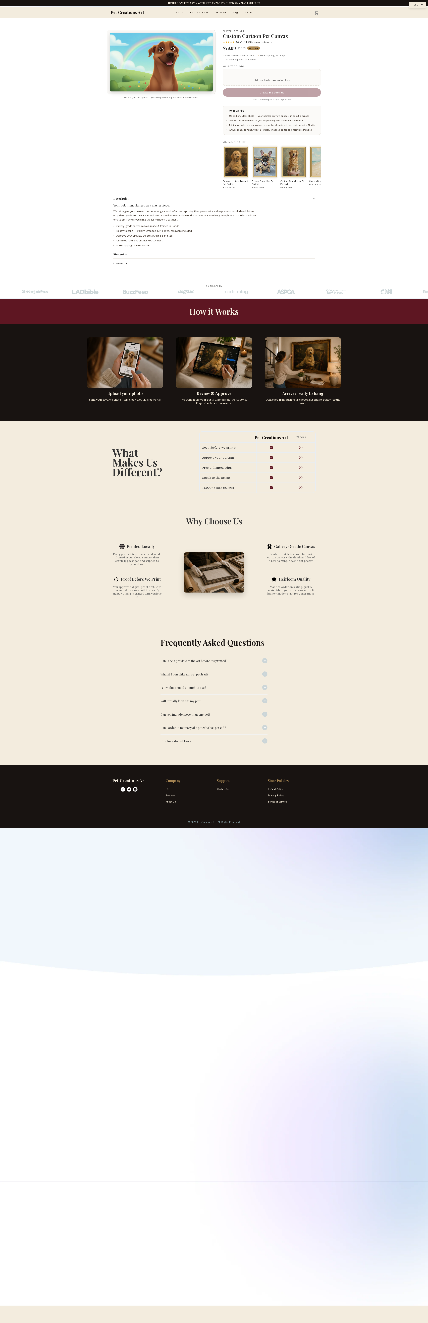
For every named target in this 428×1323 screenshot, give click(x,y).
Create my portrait (272, 92)
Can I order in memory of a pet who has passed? (193, 728)
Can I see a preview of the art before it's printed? (193, 661)
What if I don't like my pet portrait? (184, 674)
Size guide (120, 254)
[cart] (315, 13)
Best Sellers (199, 12)
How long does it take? (175, 741)
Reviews (221, 12)
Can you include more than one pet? (185, 714)
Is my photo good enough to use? (183, 688)
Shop (179, 12)
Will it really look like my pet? (180, 701)
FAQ (235, 12)
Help (248, 12)
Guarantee (120, 263)
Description (121, 198)
